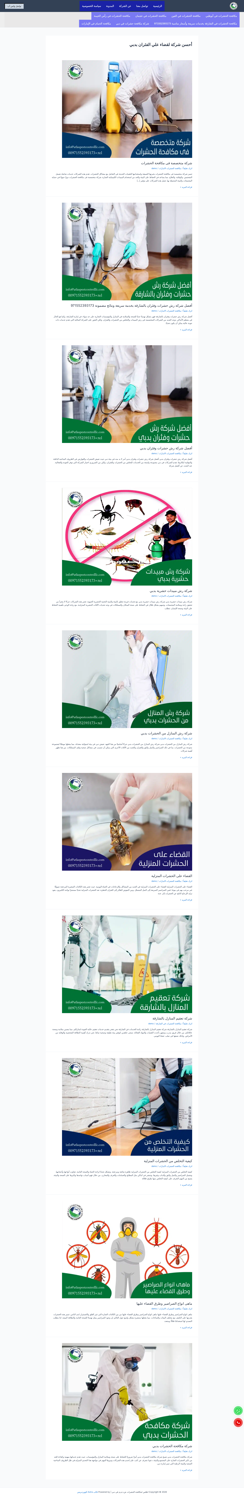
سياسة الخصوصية (91, 6)
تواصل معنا (142, 6)
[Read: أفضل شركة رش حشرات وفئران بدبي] (127, 394)
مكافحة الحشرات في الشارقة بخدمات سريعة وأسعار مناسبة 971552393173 (195, 23)
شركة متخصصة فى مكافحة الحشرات (166, 163)
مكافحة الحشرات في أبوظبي (221, 16)
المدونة (110, 6)
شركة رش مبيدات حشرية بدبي (171, 591)
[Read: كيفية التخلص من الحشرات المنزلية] (127, 1106)
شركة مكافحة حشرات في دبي (132, 23)
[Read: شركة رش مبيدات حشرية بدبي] (127, 536)
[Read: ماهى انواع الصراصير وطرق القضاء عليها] (127, 1249)
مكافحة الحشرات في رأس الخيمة (112, 16)
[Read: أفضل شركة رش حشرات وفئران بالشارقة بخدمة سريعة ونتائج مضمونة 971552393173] (127, 251)
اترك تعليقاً (187, 168)
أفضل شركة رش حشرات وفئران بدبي (166, 448)
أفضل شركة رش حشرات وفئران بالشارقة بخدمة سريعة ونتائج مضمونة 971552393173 (131, 305)
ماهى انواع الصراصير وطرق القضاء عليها (164, 1303)
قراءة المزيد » (186, 186)
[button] (14, 6)
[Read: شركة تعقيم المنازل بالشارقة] (127, 964)
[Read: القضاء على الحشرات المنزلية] (127, 821)
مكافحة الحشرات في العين (186, 16)
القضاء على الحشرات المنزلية (171, 876)
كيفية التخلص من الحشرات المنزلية (168, 1161)
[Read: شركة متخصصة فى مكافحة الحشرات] (127, 108)
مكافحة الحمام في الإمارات (96, 23)
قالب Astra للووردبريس (87, 1492)
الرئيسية (157, 6)
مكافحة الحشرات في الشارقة (168, 1023)
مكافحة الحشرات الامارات (170, 168)
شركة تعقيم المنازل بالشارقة (172, 1018)
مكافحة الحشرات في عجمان (150, 16)
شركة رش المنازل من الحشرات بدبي (166, 733)
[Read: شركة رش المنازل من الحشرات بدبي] (127, 679)
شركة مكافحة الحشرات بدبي (172, 1446)
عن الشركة (125, 6)
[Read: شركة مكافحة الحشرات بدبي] (127, 1392)
